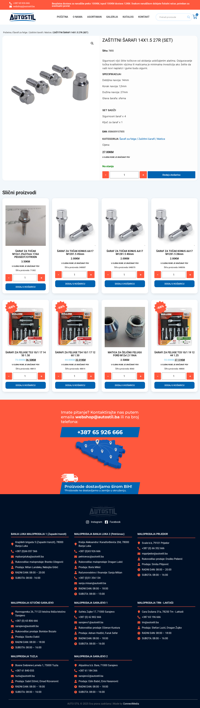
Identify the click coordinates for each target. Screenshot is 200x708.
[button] (92, 43)
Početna (7, 32)
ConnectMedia (131, 703)
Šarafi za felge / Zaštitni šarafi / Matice (32, 32)
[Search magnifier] (188, 17)
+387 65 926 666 (100, 432)
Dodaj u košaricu (171, 174)
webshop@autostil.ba (97, 417)
